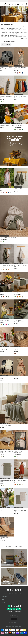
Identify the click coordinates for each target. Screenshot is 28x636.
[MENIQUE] (14, 4)
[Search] (23, 4)
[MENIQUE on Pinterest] (15, 616)
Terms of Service (10, 626)
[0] (4, 4)
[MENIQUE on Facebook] (10, 616)
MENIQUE (15, 622)
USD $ (13, 619)
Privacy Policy (18, 626)
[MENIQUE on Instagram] (13, 616)
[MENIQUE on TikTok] (18, 616)
